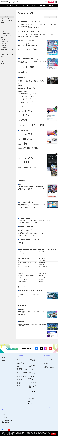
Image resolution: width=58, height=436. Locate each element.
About (6, 5)
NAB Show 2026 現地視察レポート (7, 421)
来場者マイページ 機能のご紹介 (49, 367)
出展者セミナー (31, 370)
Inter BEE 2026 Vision (6, 14)
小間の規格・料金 (5, 39)
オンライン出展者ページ (32, 357)
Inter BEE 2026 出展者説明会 (7, 20)
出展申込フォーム (4, 59)
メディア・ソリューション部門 (7, 35)
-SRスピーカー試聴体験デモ (33, 385)
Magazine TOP (4, 411)
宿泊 (44, 362)
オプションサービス (31, 363)
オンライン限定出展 (32, 360)
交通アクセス (46, 360)
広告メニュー (31, 366)
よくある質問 (3, 61)
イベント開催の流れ (47, 363)
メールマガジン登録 (12, 348)
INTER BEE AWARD (32, 365)
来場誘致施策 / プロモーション (7, 16)
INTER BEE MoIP (31, 395)
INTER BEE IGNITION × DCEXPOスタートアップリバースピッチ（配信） (7, 424)
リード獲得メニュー (32, 368)
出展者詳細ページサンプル (33, 362)
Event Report (5, 417)
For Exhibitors (13, 5)
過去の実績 (4, 360)
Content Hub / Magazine (32, 5)
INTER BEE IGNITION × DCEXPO (33, 389)
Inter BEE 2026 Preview (48, 359)
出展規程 (18, 378)
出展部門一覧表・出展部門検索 (7, 27)
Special (4, 414)
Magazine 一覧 (5, 413)
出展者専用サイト (31, 403)
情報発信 (30, 375)
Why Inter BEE (19, 357)
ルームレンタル (31, 369)
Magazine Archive (5, 418)
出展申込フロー (4, 45)
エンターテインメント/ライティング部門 (7, 31)
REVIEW (45, 411)
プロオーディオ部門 (5, 29)
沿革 (3, 359)
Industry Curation (6, 415)
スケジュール (3, 56)
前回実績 (2, 22)
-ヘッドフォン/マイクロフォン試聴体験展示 (34, 387)
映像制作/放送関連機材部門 (6, 33)
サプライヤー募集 (31, 376)
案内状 (30, 372)
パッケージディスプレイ (32, 373)
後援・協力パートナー (5, 361)
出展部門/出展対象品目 (20, 368)
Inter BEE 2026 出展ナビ (6, 18)
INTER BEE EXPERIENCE (33, 384)
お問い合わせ (3, 63)
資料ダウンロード (47, 410)
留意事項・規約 (4, 47)
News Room (43, 5)
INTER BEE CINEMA (32, 393)
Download (50, 5)
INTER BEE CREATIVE (32, 382)
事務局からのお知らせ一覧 (21, 410)
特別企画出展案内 (31, 378)
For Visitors (21, 5)
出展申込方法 (4, 43)
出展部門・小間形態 (5, 41)
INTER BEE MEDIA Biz (32, 381)
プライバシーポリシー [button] (9, 434)
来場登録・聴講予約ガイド (48, 366)
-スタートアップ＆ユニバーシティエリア (34, 392)
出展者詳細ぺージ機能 (32, 359)
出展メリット (4, 13)
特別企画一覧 (31, 379)
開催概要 (3, 357)
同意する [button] (54, 433)
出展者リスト (46, 358)
